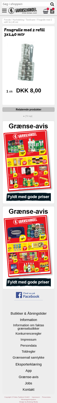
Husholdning (18, 20)
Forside (7, 20)
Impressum (28, 339)
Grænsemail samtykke (28, 357)
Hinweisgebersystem (28, 399)
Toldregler (28, 351)
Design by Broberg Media (28, 402)
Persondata (28, 345)
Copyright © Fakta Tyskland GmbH (16, 397)
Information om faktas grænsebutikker (28, 326)
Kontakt (28, 390)
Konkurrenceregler (28, 333)
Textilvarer (30, 20)
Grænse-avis (28, 377)
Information (28, 320)
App (28, 371)
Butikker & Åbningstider (29, 313)
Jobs (28, 383)
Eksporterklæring (29, 364)
